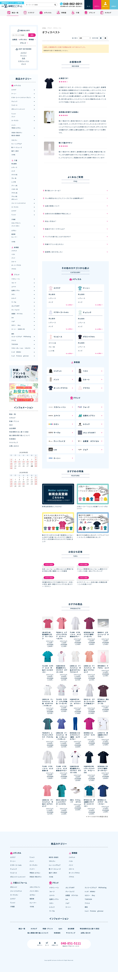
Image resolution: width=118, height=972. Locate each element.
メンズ (51, 302)
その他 (13, 155)
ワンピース (58, 336)
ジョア (13, 321)
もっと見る (69, 305)
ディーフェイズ (15, 310)
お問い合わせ (14, 446)
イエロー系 (14, 189)
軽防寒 (13, 234)
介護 (77, 12)
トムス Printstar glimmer (20, 356)
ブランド (92, 12)
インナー (13, 125)
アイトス (13, 340)
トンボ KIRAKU (16, 352)
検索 (32, 35)
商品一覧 (15, 12)
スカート (13, 262)
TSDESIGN (14, 344)
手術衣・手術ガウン (16, 133)
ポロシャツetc (89, 336)
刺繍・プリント (14, 421)
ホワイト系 (52, 343)
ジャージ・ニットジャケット (18, 203)
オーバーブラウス (16, 265)
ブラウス (13, 269)
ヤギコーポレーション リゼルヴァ (20, 348)
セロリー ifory (15, 325)
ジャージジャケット (16, 891)
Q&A (11, 425)
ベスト (13, 254)
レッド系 (51, 351)
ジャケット (14, 251)
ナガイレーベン (57, 28)
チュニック (87, 312)
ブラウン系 (14, 193)
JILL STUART (15, 306)
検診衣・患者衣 (15, 135)
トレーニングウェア (16, 144)
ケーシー (86, 288)
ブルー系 (52, 347)
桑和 (12, 334)
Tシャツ (13, 114)
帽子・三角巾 (15, 151)
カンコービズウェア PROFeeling (21, 336)
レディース (52, 298)
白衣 (23, 58)
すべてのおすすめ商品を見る (98, 816)
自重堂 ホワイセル (17, 314)
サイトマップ (13, 442)
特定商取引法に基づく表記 (19, 432)
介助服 (13, 219)
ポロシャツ (14, 199)
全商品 (44, 28)
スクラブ (31, 12)
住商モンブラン (15, 290)
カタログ (108, 12)
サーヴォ (13, 302)
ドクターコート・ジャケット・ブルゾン (21, 97)
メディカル (48, 12)
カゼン (13, 294)
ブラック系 (14, 196)
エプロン (13, 230)
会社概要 (12, 428)
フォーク (13, 283)
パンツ (23, 64)
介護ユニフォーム (20, 882)
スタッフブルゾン (16, 223)
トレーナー (14, 237)
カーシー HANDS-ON (18, 329)
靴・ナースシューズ (16, 147)
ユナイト (13, 287)
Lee (12, 317)
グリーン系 (14, 185)
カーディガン (14, 120)
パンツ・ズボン (15, 226)
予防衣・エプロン (16, 128)
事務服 (63, 12)
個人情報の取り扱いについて (19, 435)
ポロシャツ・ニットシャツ (18, 109)
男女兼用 (52, 294)
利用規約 (12, 439)
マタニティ (14, 140)
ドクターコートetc (61, 312)
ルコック (13, 298)
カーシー (68, 907)
